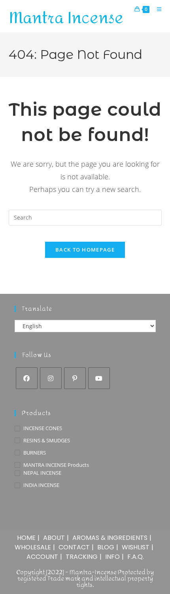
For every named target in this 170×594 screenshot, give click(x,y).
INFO (112, 556)
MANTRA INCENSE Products (56, 464)
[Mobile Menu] (156, 9)
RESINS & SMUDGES (46, 440)
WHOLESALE (33, 547)
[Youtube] (99, 378)
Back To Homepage (85, 249)
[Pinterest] (75, 378)
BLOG (105, 547)
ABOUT (54, 537)
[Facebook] (27, 378)
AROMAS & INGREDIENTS (109, 537)
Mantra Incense (66, 18)
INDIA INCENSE (41, 485)
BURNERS (34, 452)
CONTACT (74, 547)
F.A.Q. (135, 556)
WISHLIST (135, 547)
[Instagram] (51, 378)
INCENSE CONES (42, 428)
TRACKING (82, 556)
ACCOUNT (42, 556)
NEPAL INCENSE (42, 472)
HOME (26, 537)
